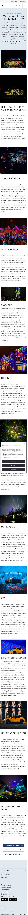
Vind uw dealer (14, 1)
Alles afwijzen (13, 465)
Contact (4, 877)
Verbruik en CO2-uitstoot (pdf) (7, 911)
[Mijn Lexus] (16, 5)
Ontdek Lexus (5, 874)
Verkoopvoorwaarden (5, 905)
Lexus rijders (5, 870)
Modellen (4, 867)
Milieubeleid (3, 907)
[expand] (24, 5)
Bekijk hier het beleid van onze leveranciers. (10, 457)
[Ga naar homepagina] (3, 5)
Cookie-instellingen (13, 469)
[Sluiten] (24, 443)
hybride (13, 184)
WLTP (2, 908)
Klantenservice (23, 1)
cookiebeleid (4, 454)
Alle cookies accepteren (13, 461)
